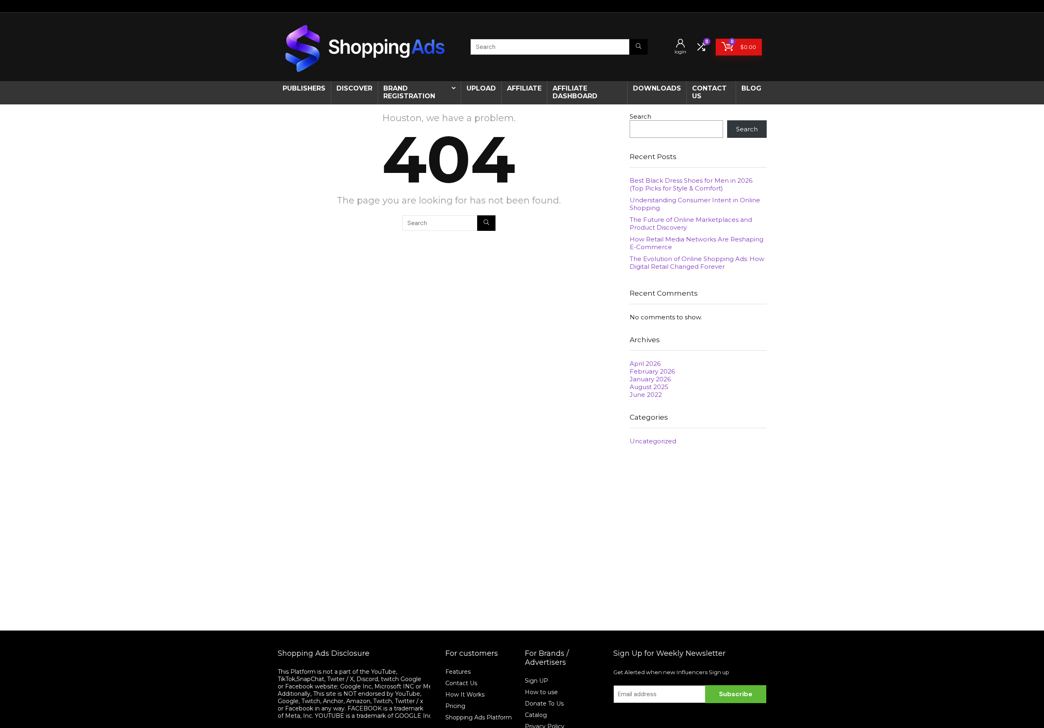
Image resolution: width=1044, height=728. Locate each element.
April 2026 (645, 363)
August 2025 (649, 387)
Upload (481, 88)
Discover (354, 88)
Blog (751, 88)
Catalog (536, 715)
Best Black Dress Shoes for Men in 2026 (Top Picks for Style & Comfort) (691, 184)
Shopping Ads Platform (478, 717)
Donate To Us (544, 703)
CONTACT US (709, 92)
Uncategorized (653, 441)
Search (640, 116)
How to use (541, 692)
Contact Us (461, 683)
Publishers (304, 88)
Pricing (455, 706)
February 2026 (652, 371)
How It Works (465, 694)
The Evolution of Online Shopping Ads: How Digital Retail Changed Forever (697, 262)
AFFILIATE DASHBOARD (575, 92)
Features (458, 671)
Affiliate (524, 88)
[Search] (638, 47)
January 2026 (650, 379)
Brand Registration (409, 92)
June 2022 (646, 394)
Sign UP (536, 680)
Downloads (657, 88)
